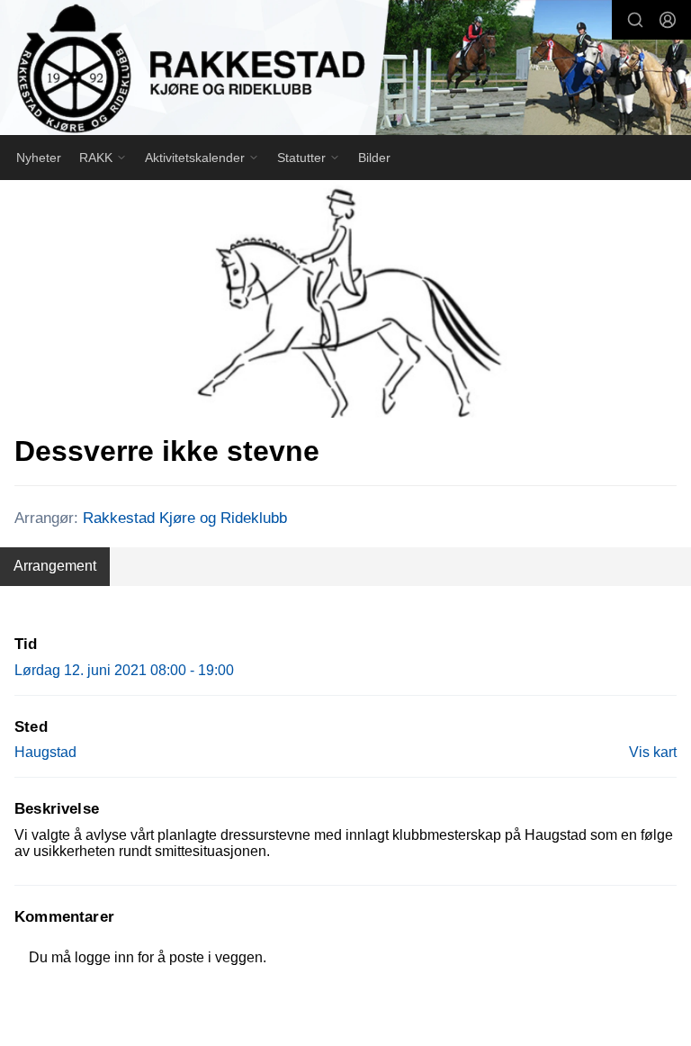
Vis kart (653, 752)
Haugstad (45, 752)
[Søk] (635, 20)
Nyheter (38, 157)
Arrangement (54, 565)
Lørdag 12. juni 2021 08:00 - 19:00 (124, 670)
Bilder (374, 157)
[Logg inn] (667, 20)
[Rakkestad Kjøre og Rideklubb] (345, 70)
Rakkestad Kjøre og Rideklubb (185, 518)
